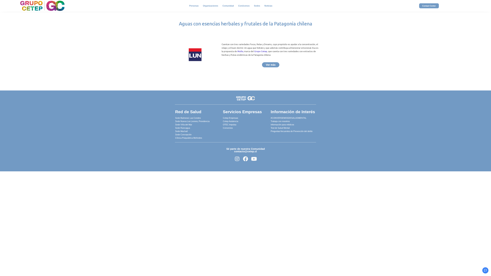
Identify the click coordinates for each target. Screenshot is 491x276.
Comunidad (228, 6)
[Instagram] (237, 158)
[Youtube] (254, 158)
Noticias (268, 6)
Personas (194, 6)
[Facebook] (245, 158)
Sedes (257, 6)
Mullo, (240, 51)
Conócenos (244, 6)
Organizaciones (210, 6)
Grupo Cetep (260, 51)
